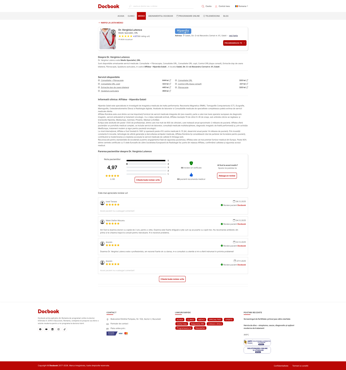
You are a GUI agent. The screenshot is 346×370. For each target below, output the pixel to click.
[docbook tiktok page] (65, 329)
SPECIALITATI (215, 319)
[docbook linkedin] (53, 329)
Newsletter (200, 328)
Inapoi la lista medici (112, 23)
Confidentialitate (281, 366)
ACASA (121, 16)
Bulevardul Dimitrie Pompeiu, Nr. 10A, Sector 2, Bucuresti (136, 319)
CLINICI (131, 16)
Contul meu (224, 6)
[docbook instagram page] (59, 329)
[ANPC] (257, 342)
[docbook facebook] (41, 329)
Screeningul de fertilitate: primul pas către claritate (267, 319)
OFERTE (228, 319)
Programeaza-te (233, 43)
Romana (242, 6)
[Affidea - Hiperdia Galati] (183, 31)
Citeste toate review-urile (148, 180)
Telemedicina (212, 16)
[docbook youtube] (47, 329)
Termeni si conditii (300, 366)
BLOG (226, 16)
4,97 (112, 167)
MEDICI (141, 16)
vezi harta (233, 35)
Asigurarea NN (197, 324)
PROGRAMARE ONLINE (189, 16)
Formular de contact (119, 323)
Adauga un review (227, 176)
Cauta (209, 6)
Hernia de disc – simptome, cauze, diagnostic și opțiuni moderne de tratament (269, 326)
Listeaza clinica (215, 324)
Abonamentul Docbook (160, 16)
